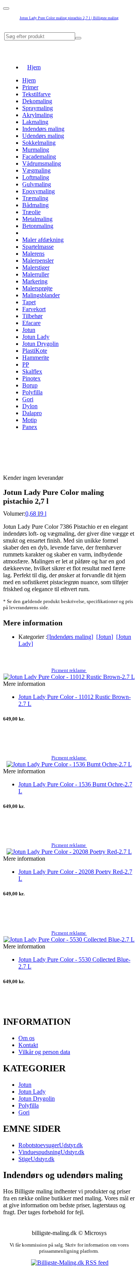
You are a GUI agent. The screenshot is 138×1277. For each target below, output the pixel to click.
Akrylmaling (37, 115)
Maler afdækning (43, 239)
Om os (26, 1038)
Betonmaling (37, 226)
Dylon (30, 406)
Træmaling (35, 198)
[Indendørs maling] (70, 636)
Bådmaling (35, 205)
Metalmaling (37, 219)
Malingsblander (41, 295)
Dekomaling (37, 101)
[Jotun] (104, 636)
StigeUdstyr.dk (36, 1159)
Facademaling (39, 156)
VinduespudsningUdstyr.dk (51, 1152)
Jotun (28, 330)
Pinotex (31, 378)
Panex (29, 427)
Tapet (29, 302)
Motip (29, 420)
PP (25, 364)
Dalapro (32, 413)
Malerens (33, 253)
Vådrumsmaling (41, 163)
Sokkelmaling (39, 142)
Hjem (34, 67)
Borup (30, 385)
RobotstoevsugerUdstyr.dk (50, 1145)
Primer (30, 87)
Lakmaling (35, 122)
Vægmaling (36, 170)
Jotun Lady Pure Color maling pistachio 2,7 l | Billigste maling (69, 18)
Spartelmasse (38, 246)
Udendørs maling (43, 135)
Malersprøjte (37, 288)
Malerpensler (38, 260)
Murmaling (35, 149)
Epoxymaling (38, 191)
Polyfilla (32, 392)
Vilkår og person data (44, 1052)
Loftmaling (35, 177)
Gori (27, 399)
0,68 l (32, 513)
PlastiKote (34, 350)
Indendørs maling (43, 129)
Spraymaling (37, 108)
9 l (43, 513)
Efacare (31, 323)
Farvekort (34, 309)
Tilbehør (32, 316)
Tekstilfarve (36, 94)
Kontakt (28, 1045)
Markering (35, 281)
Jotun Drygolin (40, 343)
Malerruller (35, 274)
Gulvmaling (36, 184)
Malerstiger (35, 267)
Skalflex (32, 371)
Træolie (31, 212)
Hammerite (35, 357)
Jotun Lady (35, 336)
